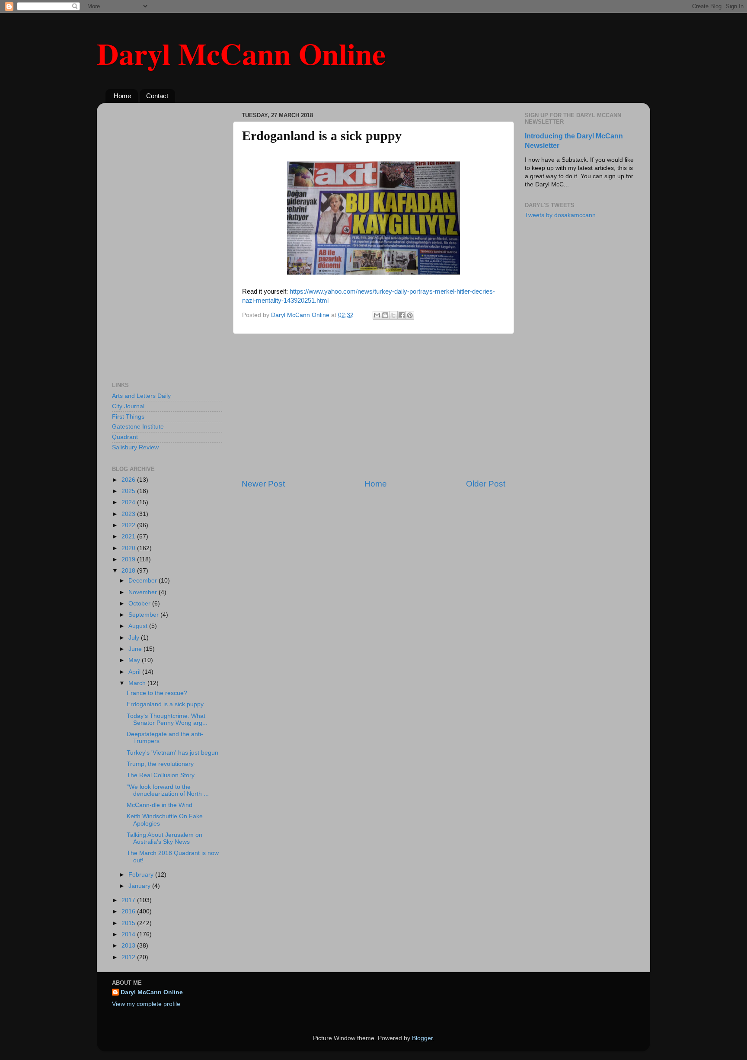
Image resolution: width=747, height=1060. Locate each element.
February (141, 874)
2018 (129, 570)
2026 (129, 480)
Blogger (422, 1038)
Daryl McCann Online (241, 53)
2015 (129, 923)
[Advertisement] (373, 406)
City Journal (128, 406)
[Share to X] (393, 315)
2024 (129, 502)
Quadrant (125, 437)
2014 (129, 934)
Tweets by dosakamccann (560, 215)
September (144, 615)
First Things (128, 416)
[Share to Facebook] (401, 315)
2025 (129, 491)
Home (122, 95)
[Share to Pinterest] (409, 315)
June (136, 649)
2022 (129, 525)
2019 (129, 559)
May (135, 660)
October (140, 603)
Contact (157, 95)
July (134, 637)
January (140, 886)
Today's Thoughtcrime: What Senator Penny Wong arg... (167, 719)
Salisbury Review (135, 447)
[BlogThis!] (385, 315)
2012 (129, 957)
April (135, 672)
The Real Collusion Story (161, 775)
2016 (129, 911)
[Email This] (377, 315)
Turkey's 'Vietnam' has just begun (172, 752)
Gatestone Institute (138, 426)
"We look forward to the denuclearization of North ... (168, 790)
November (143, 592)
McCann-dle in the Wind (159, 805)
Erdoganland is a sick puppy (165, 704)
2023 (129, 514)
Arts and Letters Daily (141, 396)
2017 (129, 900)
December (143, 580)
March (137, 683)
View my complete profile (146, 1004)
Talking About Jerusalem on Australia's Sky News (164, 838)
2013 (129, 945)
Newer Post (263, 483)
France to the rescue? (157, 693)
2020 (129, 548)
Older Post (485, 483)
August (138, 626)
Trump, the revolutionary (160, 764)
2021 (129, 536)
